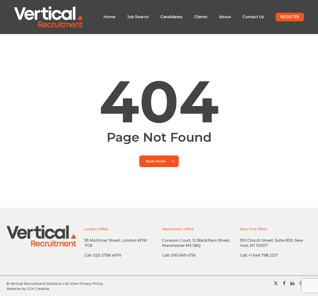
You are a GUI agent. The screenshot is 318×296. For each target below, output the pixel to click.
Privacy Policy (91, 284)
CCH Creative (38, 289)
